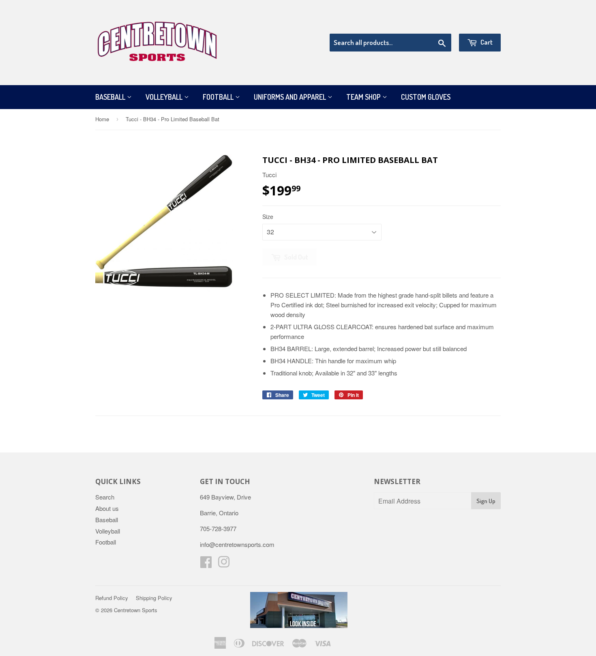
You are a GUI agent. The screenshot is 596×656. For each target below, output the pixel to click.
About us (107, 508)
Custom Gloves (425, 96)
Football (219, 96)
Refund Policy (111, 598)
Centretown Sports (135, 610)
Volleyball (165, 96)
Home (102, 119)
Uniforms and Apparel (291, 96)
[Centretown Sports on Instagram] (224, 564)
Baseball (111, 96)
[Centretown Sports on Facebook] (206, 564)
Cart (486, 42)
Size (267, 216)
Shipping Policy (154, 598)
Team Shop (364, 96)
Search (104, 497)
